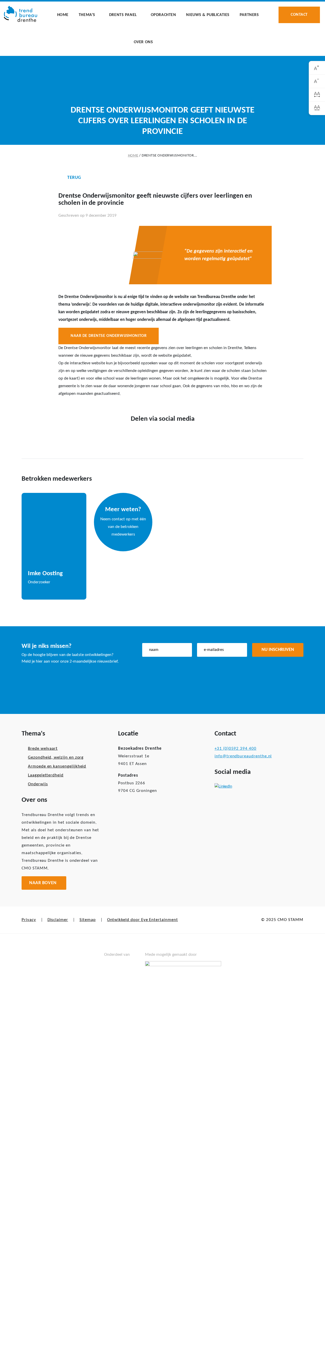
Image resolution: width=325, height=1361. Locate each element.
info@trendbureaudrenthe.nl (243, 756)
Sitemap (87, 920)
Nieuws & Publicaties (207, 15)
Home (63, 15)
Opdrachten (163, 15)
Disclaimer (57, 920)
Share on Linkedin (170, 435)
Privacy (29, 920)
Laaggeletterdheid (45, 775)
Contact (299, 15)
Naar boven (43, 883)
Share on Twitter (154, 435)
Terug (74, 177)
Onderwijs (38, 784)
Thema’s (87, 15)
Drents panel (123, 15)
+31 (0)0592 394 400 (235, 748)
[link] (317, 68)
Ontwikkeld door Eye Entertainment (142, 920)
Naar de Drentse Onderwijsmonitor (109, 336)
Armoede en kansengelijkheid (57, 766)
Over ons (143, 42)
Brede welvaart (43, 748)
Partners (249, 15)
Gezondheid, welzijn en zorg (56, 757)
